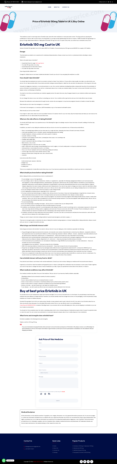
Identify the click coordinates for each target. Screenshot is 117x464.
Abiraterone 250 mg (78, 448)
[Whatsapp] (4, 460)
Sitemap (55, 452)
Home (49, 7)
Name (40, 343)
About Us (56, 7)
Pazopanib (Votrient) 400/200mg (81, 452)
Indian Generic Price (38, 461)
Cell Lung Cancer (40, 63)
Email (40, 349)
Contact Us (65, 7)
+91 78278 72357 (14, 2)
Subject (41, 363)
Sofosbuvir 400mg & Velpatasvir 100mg (83, 446)
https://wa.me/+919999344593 (27, 305)
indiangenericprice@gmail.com (34, 2)
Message (41, 376)
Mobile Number (42, 356)
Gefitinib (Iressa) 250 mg (79, 450)
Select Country (42, 370)
